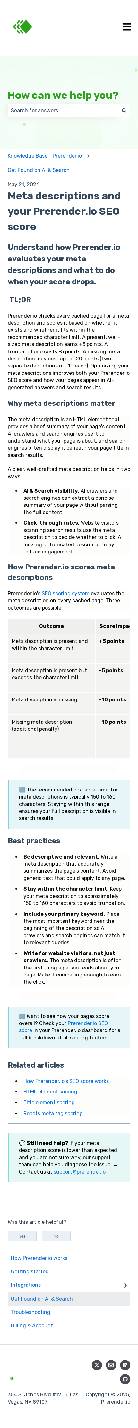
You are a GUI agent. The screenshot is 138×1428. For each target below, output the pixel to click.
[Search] (124, 110)
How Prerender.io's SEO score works (66, 1081)
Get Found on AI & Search (39, 170)
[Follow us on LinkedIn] (125, 1365)
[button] (125, 1285)
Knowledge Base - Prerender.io (45, 156)
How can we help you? (63, 95)
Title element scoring (49, 1103)
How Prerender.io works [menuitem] (39, 1258)
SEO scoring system (66, 593)
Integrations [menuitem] (26, 1285)
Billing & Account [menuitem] (32, 1326)
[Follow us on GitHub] (125, 1379)
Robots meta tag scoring (53, 1113)
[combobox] (63, 110)
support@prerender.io (80, 1172)
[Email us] (111, 1365)
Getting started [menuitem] (30, 1272)
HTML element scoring (50, 1092)
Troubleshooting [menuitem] (30, 1312)
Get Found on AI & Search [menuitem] (42, 1299)
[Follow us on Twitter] (97, 1365)
